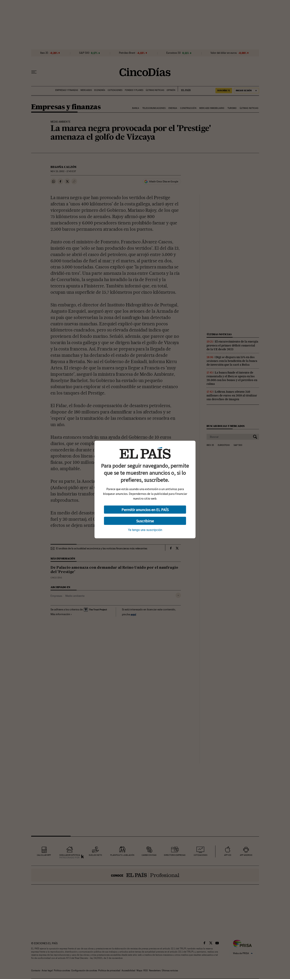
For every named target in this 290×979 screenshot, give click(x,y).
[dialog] (145, 489)
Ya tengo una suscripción (145, 530)
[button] (145, 510)
